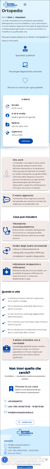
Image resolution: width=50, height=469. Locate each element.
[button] (47, 460)
